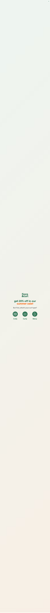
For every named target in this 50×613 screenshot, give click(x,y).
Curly (25, 319)
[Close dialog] (48, 1)
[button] (15, 314)
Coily (15, 319)
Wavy (35, 319)
